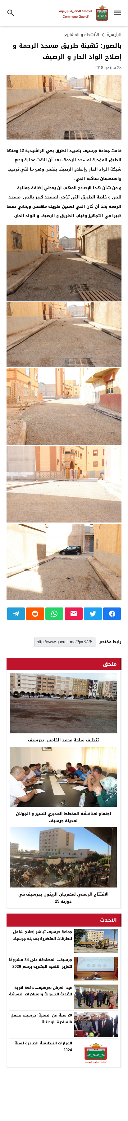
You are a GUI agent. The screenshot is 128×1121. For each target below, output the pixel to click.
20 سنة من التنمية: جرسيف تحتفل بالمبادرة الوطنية (41, 1018)
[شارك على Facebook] (112, 613)
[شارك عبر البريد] (73, 613)
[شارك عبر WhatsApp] (54, 613)
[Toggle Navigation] (119, 13)
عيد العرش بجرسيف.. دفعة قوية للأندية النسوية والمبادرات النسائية (40, 991)
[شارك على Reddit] (35, 613)
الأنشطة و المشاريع (81, 34)
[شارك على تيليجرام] (16, 613)
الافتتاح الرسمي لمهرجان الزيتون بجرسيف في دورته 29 (63, 897)
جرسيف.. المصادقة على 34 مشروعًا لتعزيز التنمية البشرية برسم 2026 (40, 963)
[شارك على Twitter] (92, 613)
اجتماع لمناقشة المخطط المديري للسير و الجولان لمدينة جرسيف (63, 817)
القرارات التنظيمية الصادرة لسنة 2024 (43, 1046)
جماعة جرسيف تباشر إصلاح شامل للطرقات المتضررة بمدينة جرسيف (42, 935)
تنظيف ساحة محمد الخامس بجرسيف (63, 740)
